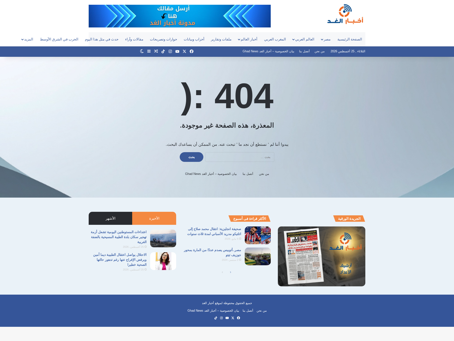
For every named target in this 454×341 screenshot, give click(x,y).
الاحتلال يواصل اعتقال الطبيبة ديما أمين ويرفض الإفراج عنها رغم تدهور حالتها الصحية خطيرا (120, 259)
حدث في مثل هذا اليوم (101, 39)
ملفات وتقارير (221, 39)
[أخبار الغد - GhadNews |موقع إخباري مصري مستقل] (345, 14)
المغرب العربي (275, 39)
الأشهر (110, 218)
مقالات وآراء (134, 39)
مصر (327, 39)
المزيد (28, 39)
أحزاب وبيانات (194, 39)
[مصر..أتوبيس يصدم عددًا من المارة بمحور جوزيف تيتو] (258, 256)
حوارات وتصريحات (163, 39)
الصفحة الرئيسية (349, 39)
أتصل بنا (304, 51)
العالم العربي (304, 39)
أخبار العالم (249, 39)
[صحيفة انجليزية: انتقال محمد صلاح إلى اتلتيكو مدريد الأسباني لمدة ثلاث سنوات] (258, 235)
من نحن (319, 51)
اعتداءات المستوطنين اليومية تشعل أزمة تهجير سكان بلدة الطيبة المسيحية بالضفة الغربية (119, 237)
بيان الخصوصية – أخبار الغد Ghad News (268, 51)
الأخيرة (154, 218)
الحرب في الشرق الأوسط (59, 39)
